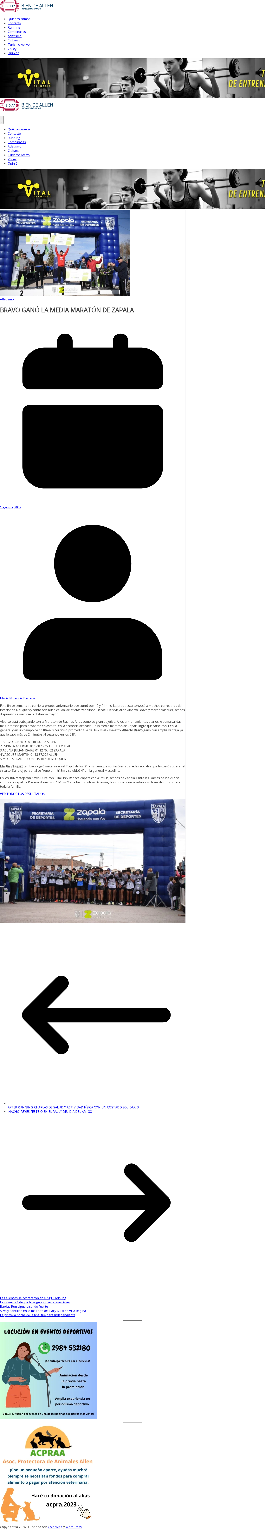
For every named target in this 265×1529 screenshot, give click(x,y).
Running (14, 27)
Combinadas (17, 32)
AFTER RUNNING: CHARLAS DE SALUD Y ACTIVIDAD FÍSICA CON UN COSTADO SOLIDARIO (73, 1107)
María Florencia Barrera (17, 698)
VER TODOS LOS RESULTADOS (22, 794)
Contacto (14, 23)
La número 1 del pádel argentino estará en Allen (35, 1302)
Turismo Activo (19, 44)
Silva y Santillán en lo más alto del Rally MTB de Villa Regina (43, 1311)
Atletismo (15, 36)
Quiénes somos (19, 19)
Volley (12, 49)
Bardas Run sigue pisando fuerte (24, 1306)
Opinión (13, 53)
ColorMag (55, 1527)
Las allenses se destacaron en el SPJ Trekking (33, 1298)
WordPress (74, 1527)
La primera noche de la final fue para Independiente (37, 1315)
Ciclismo (14, 40)
